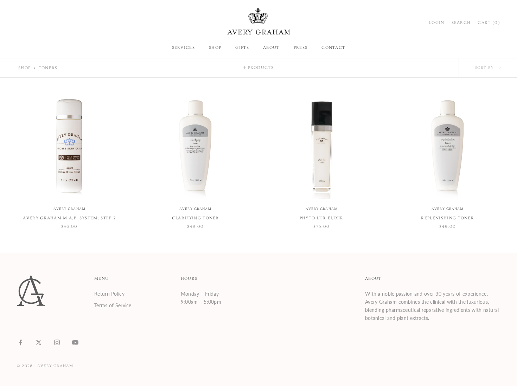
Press (301, 47)
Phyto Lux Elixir (322, 218)
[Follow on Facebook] (20, 342)
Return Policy (109, 294)
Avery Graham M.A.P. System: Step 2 (69, 218)
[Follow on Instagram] (56, 342)
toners (48, 68)
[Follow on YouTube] (75, 342)
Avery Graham (69, 209)
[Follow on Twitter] (38, 342)
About (271, 47)
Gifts (242, 47)
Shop (215, 47)
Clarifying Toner (195, 218)
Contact (333, 47)
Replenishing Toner (447, 218)
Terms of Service (112, 305)
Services (183, 47)
